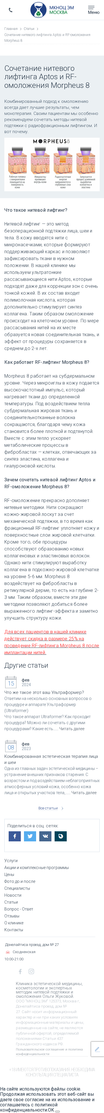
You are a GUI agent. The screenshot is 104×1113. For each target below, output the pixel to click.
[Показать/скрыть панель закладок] (10, 844)
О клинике (13, 923)
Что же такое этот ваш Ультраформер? (44, 692)
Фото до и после (19, 881)
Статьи (11, 902)
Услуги (11, 860)
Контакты (13, 930)
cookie (73, 1089)
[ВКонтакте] (46, 834)
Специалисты (17, 888)
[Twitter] (31, 834)
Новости (12, 895)
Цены (9, 874)
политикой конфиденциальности (28, 1107)
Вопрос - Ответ (18, 909)
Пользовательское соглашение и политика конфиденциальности (49, 1051)
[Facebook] (16, 834)
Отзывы (11, 916)
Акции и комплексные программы (36, 867)
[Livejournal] (62, 834)
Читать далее (71, 728)
